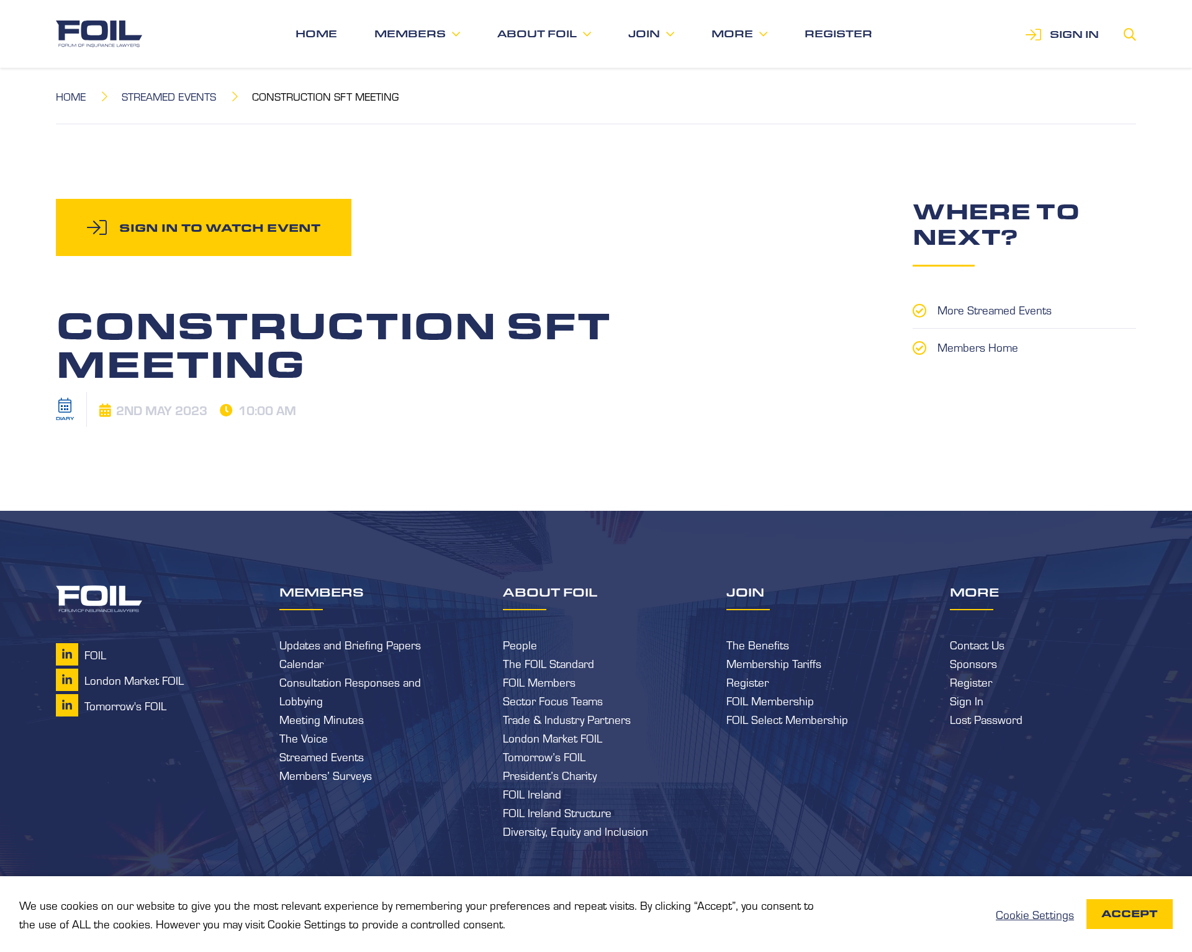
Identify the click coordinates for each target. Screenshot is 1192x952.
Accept (1129, 914)
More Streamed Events (994, 309)
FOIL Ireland (532, 793)
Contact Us (977, 644)
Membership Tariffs (773, 663)
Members (410, 34)
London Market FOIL (552, 738)
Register (838, 34)
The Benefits (757, 644)
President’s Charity (550, 775)
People (520, 644)
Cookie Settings (1035, 914)
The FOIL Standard (548, 663)
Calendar (301, 663)
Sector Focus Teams (553, 700)
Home (316, 34)
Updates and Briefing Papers (350, 644)
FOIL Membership (770, 700)
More (732, 34)
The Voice (303, 738)
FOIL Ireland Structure (557, 812)
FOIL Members (539, 682)
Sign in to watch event (219, 227)
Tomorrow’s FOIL (544, 756)
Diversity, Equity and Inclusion (575, 831)
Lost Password (986, 719)
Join (644, 34)
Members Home (977, 347)
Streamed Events (169, 96)
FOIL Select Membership (787, 719)
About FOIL (537, 34)
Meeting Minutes (321, 719)
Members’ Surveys (325, 775)
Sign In (966, 700)
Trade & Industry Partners (567, 719)
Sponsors (973, 663)
